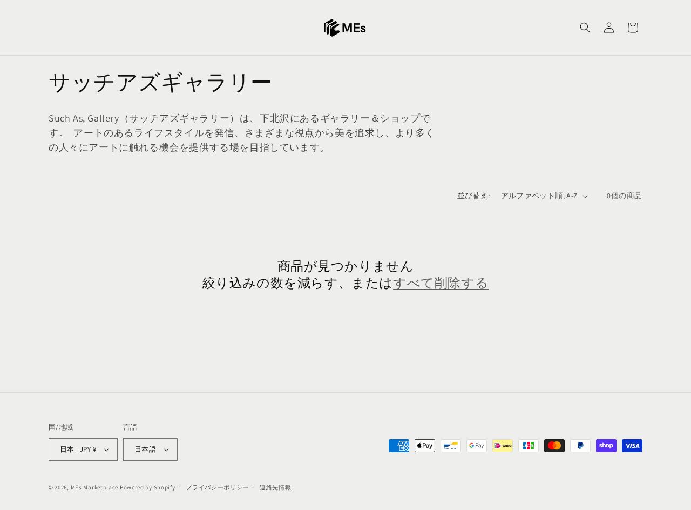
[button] (585, 27)
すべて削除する (441, 283)
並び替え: (473, 195)
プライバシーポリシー (217, 487)
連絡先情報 (276, 487)
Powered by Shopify (147, 487)
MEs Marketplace (95, 487)
